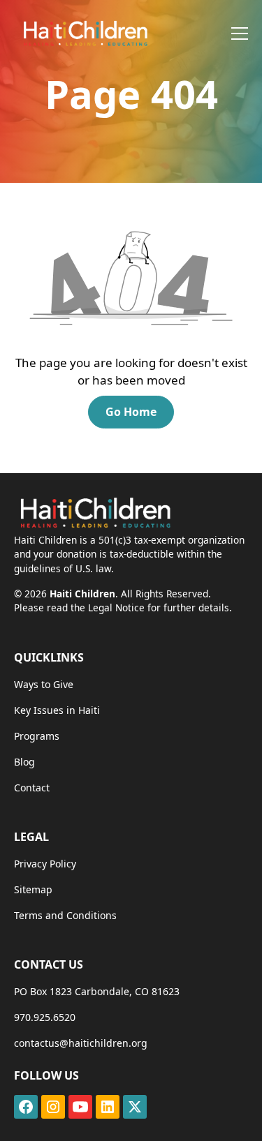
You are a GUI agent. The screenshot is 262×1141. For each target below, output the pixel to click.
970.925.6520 (44, 1017)
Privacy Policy (45, 863)
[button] (237, 33)
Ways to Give (43, 684)
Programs (36, 736)
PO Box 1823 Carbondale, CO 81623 (97, 991)
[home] (81, 33)
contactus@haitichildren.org (80, 1043)
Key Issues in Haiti (57, 710)
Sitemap (33, 889)
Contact (32, 787)
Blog (24, 761)
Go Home (131, 411)
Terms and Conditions (65, 915)
